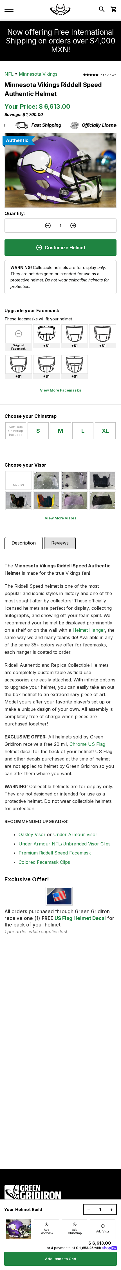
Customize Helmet (65, 247)
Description (24, 543)
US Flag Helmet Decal (80, 918)
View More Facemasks (60, 390)
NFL (9, 74)
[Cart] (113, 9)
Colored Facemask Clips (44, 862)
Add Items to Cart (60, 1258)
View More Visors (61, 518)
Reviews (60, 543)
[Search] (101, 9)
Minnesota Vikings (38, 74)
